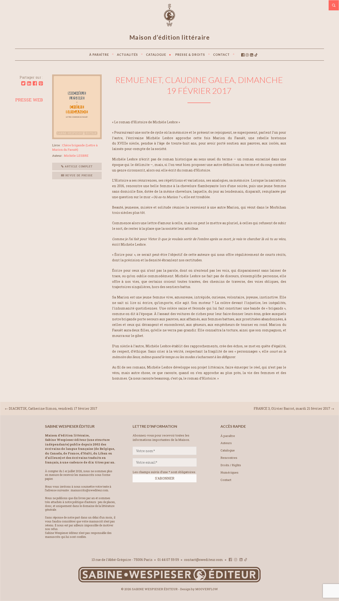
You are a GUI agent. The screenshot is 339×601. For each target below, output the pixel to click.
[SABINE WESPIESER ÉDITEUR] (169, 24)
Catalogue (227, 450)
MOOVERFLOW (206, 589)
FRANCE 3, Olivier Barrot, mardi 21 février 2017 (292, 408)
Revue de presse (78, 175)
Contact (225, 480)
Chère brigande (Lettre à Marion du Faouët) (75, 147)
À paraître (227, 436)
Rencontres (228, 458)
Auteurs (226, 443)
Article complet (78, 166)
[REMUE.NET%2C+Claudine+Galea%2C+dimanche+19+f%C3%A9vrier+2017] (23, 83)
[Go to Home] (169, 581)
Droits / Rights (230, 465)
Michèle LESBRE (76, 155)
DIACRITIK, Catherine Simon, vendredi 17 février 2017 (53, 408)
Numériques (229, 472)
